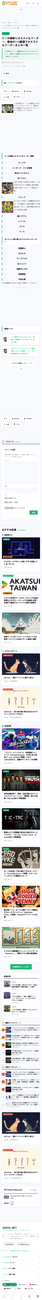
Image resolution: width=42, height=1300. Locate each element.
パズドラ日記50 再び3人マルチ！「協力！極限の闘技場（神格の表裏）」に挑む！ (25, 986)
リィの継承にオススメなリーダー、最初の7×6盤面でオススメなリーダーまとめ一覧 (23, 339)
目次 (7, 73)
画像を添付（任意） (11, 502)
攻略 (9, 22)
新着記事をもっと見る (21, 967)
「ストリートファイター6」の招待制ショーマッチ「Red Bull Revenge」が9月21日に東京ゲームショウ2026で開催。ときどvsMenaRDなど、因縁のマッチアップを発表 (20, 756)
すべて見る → (34, 1190)
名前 (5, 486)
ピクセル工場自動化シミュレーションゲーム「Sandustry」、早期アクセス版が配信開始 (21, 952)
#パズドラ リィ (8, 66)
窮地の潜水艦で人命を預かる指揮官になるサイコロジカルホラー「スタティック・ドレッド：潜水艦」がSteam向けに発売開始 (25, 1044)
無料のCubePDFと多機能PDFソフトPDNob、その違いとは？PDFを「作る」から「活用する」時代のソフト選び (25, 1103)
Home (3, 22)
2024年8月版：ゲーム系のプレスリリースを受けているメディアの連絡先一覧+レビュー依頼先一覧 (26, 1036)
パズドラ (15, 22)
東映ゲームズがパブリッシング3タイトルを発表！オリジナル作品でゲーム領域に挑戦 (20, 637)
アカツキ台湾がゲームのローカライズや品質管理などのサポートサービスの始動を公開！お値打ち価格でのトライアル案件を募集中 (21, 600)
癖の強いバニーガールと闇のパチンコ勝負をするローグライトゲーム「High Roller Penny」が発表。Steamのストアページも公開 (21, 913)
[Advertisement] (21, 14)
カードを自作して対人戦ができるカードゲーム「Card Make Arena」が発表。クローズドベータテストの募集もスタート (21, 873)
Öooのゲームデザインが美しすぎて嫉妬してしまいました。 (21, 562)
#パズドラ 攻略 (20, 66)
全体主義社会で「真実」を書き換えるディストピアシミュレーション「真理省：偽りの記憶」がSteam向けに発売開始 (21, 795)
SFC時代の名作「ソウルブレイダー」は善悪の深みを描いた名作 (25, 1052)
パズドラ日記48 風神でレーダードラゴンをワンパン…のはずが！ (24, 1011)
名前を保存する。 (10, 498)
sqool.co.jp (25, 1250)
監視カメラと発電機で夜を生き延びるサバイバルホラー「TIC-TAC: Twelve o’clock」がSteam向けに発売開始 (21, 834)
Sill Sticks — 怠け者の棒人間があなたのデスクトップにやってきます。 (21, 712)
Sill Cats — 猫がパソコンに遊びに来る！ (19, 677)
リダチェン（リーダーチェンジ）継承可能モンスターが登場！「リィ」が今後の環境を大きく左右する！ (23, 351)
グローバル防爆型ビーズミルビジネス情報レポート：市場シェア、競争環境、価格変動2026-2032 (25, 1096)
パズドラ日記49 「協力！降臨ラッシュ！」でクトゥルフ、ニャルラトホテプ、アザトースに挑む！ (24, 998)
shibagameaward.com (15, 1250)
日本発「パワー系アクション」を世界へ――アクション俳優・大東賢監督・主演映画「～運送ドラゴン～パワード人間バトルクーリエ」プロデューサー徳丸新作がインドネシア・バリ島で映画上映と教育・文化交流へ (25, 1081)
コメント (7, 460)
